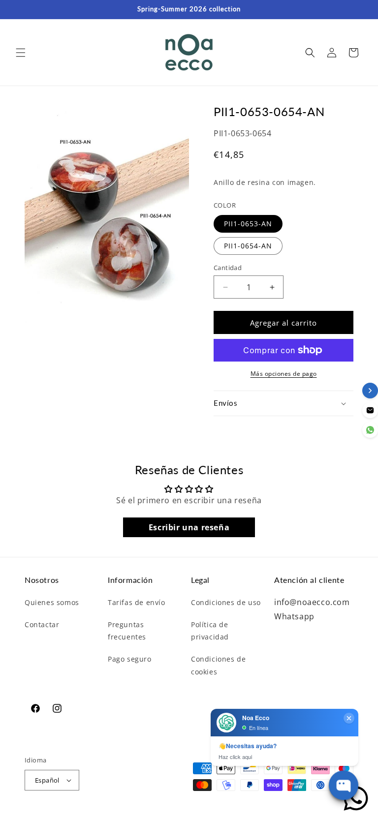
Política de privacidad (210, 630)
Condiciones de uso (226, 602)
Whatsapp (294, 616)
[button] (21, 52)
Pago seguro (130, 659)
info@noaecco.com (312, 602)
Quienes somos (52, 602)
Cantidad (228, 267)
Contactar (42, 624)
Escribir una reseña (189, 527)
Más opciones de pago (284, 373)
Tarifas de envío (136, 602)
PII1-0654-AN (248, 245)
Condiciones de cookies (218, 665)
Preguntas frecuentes (127, 630)
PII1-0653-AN (248, 223)
